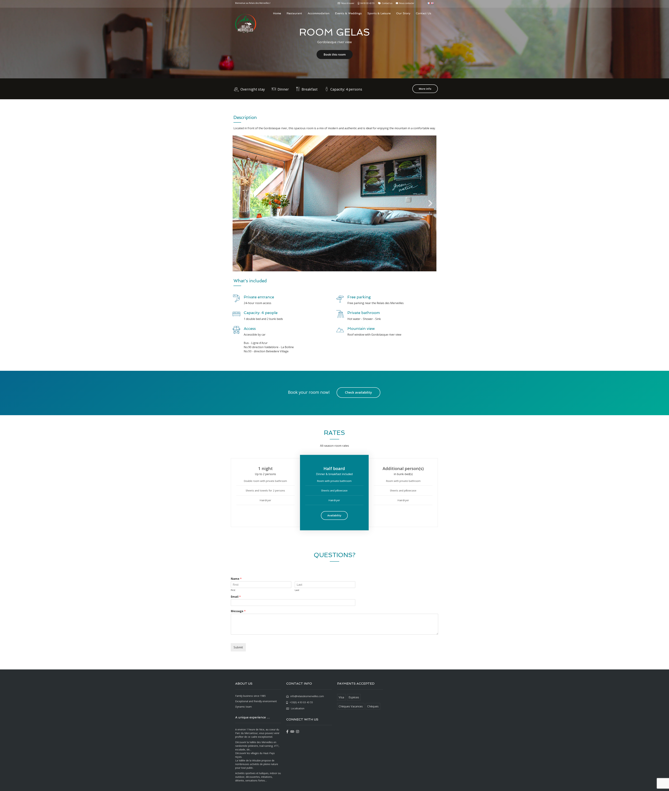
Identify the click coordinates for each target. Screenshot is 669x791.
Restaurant (294, 13)
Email (236, 597)
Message (238, 611)
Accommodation (318, 13)
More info (425, 88)
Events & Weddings (348, 13)
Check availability (358, 392)
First (233, 590)
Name (236, 579)
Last (297, 590)
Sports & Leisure (379, 13)
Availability (334, 515)
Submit (238, 647)
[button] (238, 203)
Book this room (335, 54)
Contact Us (423, 13)
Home (277, 13)
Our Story (403, 13)
